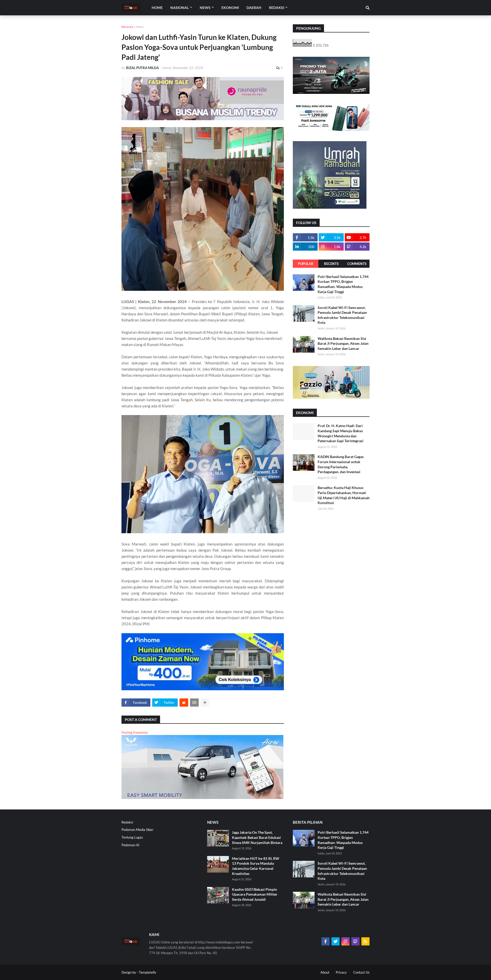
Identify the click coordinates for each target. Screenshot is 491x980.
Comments (356, 264)
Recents (331, 264)
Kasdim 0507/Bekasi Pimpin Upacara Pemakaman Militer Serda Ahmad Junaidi (254, 894)
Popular (305, 264)
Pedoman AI (130, 845)
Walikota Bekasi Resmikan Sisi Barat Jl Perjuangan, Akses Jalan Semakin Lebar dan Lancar (343, 343)
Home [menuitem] (157, 7)
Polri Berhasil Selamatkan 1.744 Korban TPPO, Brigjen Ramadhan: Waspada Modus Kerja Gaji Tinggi (343, 284)
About (324, 972)
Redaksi (127, 822)
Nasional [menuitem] (179, 7)
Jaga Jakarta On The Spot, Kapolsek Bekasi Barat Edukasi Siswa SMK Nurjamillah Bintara (257, 837)
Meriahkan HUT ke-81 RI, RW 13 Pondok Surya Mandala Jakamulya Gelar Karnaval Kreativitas (255, 866)
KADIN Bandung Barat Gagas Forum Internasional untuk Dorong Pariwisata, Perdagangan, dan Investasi (341, 464)
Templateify (147, 972)
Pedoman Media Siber (137, 830)
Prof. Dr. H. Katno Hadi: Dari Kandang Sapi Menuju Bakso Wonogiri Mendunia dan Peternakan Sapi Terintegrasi (340, 433)
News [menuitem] (205, 7)
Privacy (341, 972)
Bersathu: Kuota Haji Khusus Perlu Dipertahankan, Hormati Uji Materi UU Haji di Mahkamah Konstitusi (344, 495)
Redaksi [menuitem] (276, 7)
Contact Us (361, 972)
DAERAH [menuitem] (254, 7)
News (139, 27)
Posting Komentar (134, 732)
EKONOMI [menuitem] (230, 7)
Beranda (127, 27)
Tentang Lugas (132, 837)
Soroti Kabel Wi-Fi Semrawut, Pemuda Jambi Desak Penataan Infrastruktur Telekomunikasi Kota (342, 315)
